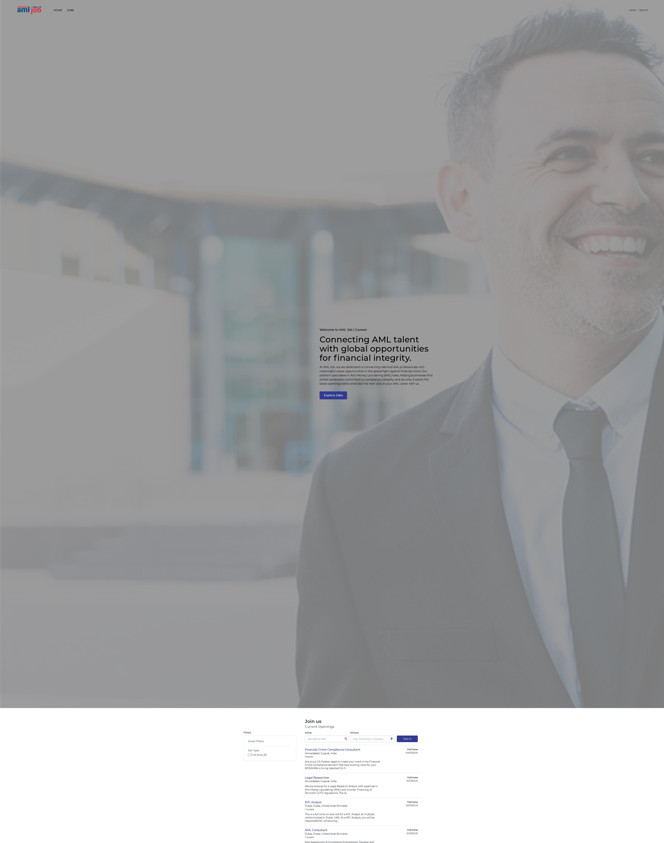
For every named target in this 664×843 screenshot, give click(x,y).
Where (354, 732)
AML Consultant (316, 830)
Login (632, 10)
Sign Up (643, 10)
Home (58, 10)
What (308, 732)
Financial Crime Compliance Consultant (332, 749)
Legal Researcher (317, 777)
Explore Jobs (333, 395)
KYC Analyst (313, 802)
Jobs (70, 10)
